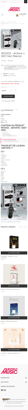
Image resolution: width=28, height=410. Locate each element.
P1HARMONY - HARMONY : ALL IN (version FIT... (9, 257)
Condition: (5, 75)
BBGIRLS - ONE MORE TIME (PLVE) (9, 321)
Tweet (4, 60)
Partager (11, 60)
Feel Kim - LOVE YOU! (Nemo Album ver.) (10, 289)
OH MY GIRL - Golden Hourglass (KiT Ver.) (10, 353)
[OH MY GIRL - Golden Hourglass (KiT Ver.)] (14, 338)
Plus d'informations (7, 110)
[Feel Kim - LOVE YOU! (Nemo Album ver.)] (14, 275)
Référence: (5, 73)
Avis (16, 109)
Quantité (4, 90)
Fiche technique (5, 114)
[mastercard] (5, 390)
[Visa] (2, 390)
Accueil (3, 22)
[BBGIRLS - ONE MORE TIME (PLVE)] (14, 306)
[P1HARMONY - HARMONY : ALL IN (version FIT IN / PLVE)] (14, 241)
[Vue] (13, 246)
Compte (3, 1)
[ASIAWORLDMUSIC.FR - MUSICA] (14, 9)
